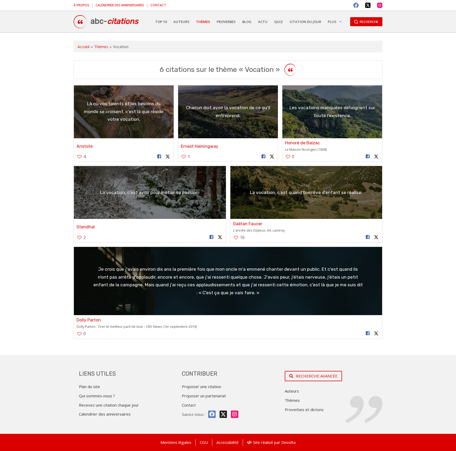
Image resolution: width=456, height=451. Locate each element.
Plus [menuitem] (332, 21)
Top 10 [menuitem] (161, 21)
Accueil (83, 46)
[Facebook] (356, 5)
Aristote (85, 146)
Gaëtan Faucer (247, 223)
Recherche (369, 21)
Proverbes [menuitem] (226, 21)
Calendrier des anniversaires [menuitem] (120, 5)
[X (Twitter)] (367, 5)
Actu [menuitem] (263, 21)
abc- (114, 21)
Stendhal (86, 226)
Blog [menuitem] (246, 21)
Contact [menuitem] (158, 5)
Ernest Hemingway (199, 146)
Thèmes (101, 46)
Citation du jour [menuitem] (305, 21)
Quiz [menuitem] (278, 21)
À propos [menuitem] (81, 5)
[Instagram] (379, 5)
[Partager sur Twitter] (168, 156)
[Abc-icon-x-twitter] (223, 414)
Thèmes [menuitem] (203, 21)
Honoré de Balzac (302, 142)
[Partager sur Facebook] (159, 156)
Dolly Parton (89, 320)
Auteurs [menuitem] (181, 21)
